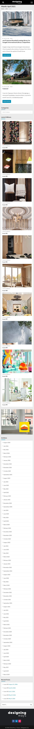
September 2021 (7, 603)
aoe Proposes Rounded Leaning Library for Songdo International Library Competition (16, 41)
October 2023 (7, 539)
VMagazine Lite (25, 727)
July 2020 (5, 649)
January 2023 (6, 564)
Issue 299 (4, 319)
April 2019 (6, 671)
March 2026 (6, 453)
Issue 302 (4, 233)
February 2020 (7, 663)
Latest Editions (6, 145)
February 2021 (7, 628)
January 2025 (6, 499)
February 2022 (7, 588)
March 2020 (6, 660)
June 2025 (6, 485)
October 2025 (7, 471)
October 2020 (7, 638)
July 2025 (5, 481)
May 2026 (5, 449)
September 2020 (7, 642)
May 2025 (5, 489)
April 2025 (6, 492)
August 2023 (6, 542)
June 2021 (6, 614)
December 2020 (7, 631)
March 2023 (6, 556)
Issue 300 (4, 290)
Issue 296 (4, 376)
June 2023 (6, 549)
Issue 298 (4, 347)
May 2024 (5, 517)
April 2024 (6, 521)
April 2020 (6, 656)
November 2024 (7, 503)
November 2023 (7, 535)
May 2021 (5, 617)
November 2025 (7, 467)
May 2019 (5, 667)
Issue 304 (4, 176)
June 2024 (6, 514)
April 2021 (6, 621)
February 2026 (7, 456)
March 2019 (6, 674)
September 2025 (7, 474)
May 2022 (5, 581)
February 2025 (7, 496)
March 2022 (6, 585)
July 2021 (5, 610)
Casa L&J (5, 89)
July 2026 (5, 446)
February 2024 (7, 528)
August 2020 (6, 646)
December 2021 (7, 592)
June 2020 (6, 653)
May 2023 (5, 553)
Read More (6, 55)
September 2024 (7, 506)
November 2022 (7, 567)
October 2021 (7, 599)
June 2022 (6, 578)
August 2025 (6, 478)
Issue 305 (4, 147)
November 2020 (7, 635)
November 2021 (7, 596)
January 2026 (6, 460)
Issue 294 (4, 404)
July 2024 (5, 510)
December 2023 (7, 531)
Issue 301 (4, 262)
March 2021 (6, 624)
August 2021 (6, 606)
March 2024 (6, 524)
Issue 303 (4, 204)
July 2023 (5, 546)
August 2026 (6, 442)
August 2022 (6, 574)
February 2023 (7, 560)
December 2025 (7, 464)
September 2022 (7, 571)
